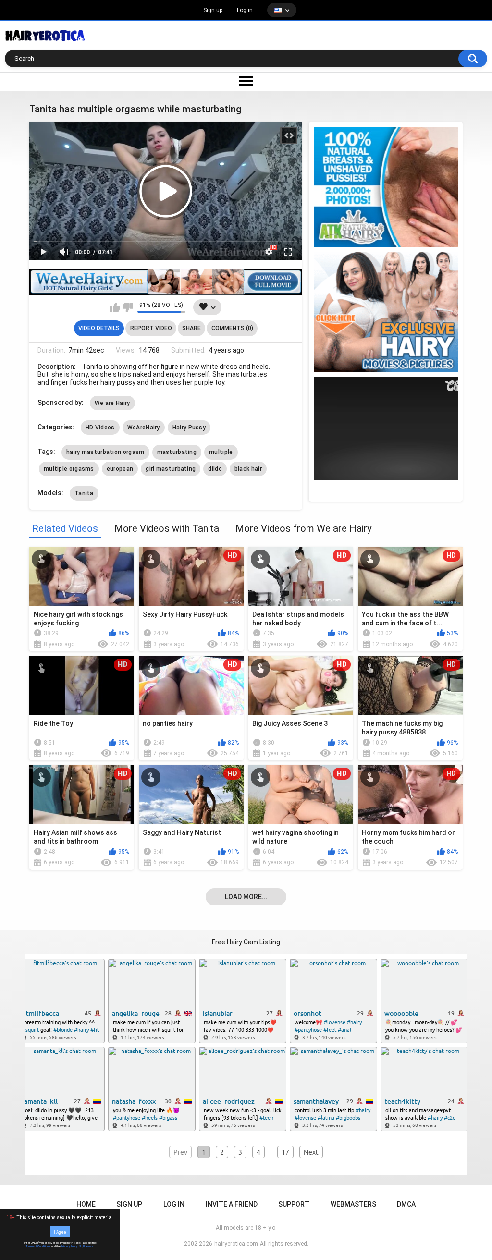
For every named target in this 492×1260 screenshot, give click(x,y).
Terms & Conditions (38, 1246)
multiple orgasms (69, 468)
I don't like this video (128, 307)
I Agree (60, 1231)
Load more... (246, 897)
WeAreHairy (143, 427)
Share (191, 328)
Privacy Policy (69, 1246)
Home (86, 1204)
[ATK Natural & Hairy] (386, 187)
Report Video (151, 328)
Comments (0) (232, 328)
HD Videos (100, 427)
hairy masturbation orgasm (105, 452)
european (120, 468)
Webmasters (353, 1204)
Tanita (84, 493)
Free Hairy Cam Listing (246, 942)
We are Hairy (112, 403)
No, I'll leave (86, 1246)
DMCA (406, 1204)
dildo (215, 468)
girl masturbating (171, 468)
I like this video (115, 307)
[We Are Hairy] (386, 312)
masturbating (177, 452)
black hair (248, 468)
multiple (221, 452)
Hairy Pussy (189, 427)
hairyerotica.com (236, 1243)
